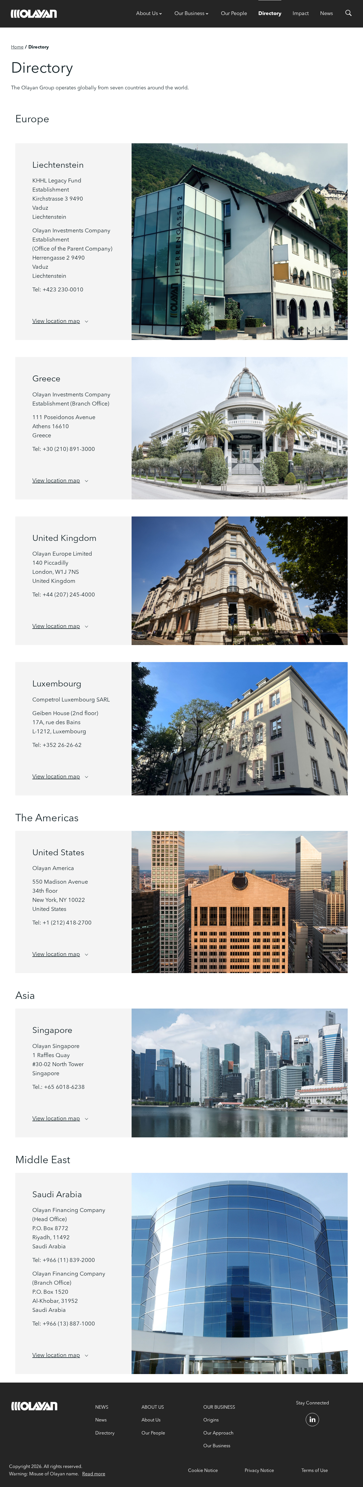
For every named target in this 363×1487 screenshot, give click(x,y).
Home (17, 47)
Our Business (189, 13)
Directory (269, 13)
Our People (234, 13)
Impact (301, 13)
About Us (147, 13)
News (326, 13)
